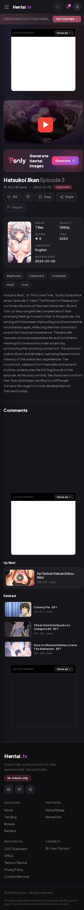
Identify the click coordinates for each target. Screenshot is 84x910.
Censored (36, 276)
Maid (10, 284)
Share (69, 197)
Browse (9, 824)
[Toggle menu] (7, 7)
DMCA (8, 856)
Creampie (59, 276)
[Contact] (19, 789)
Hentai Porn (53, 817)
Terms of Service (15, 863)
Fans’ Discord (59, 848)
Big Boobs (14, 276)
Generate (62, 161)
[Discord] (8, 789)
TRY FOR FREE (65, 19)
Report (17, 207)
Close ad (62, 32)
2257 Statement (16, 849)
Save (47, 197)
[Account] (77, 7)
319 (14, 197)
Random (10, 831)
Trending (10, 817)
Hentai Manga (54, 810)
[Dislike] (27, 197)
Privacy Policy (13, 869)
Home (8, 810)
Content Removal (16, 876)
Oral (25, 284)
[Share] (30, 789)
